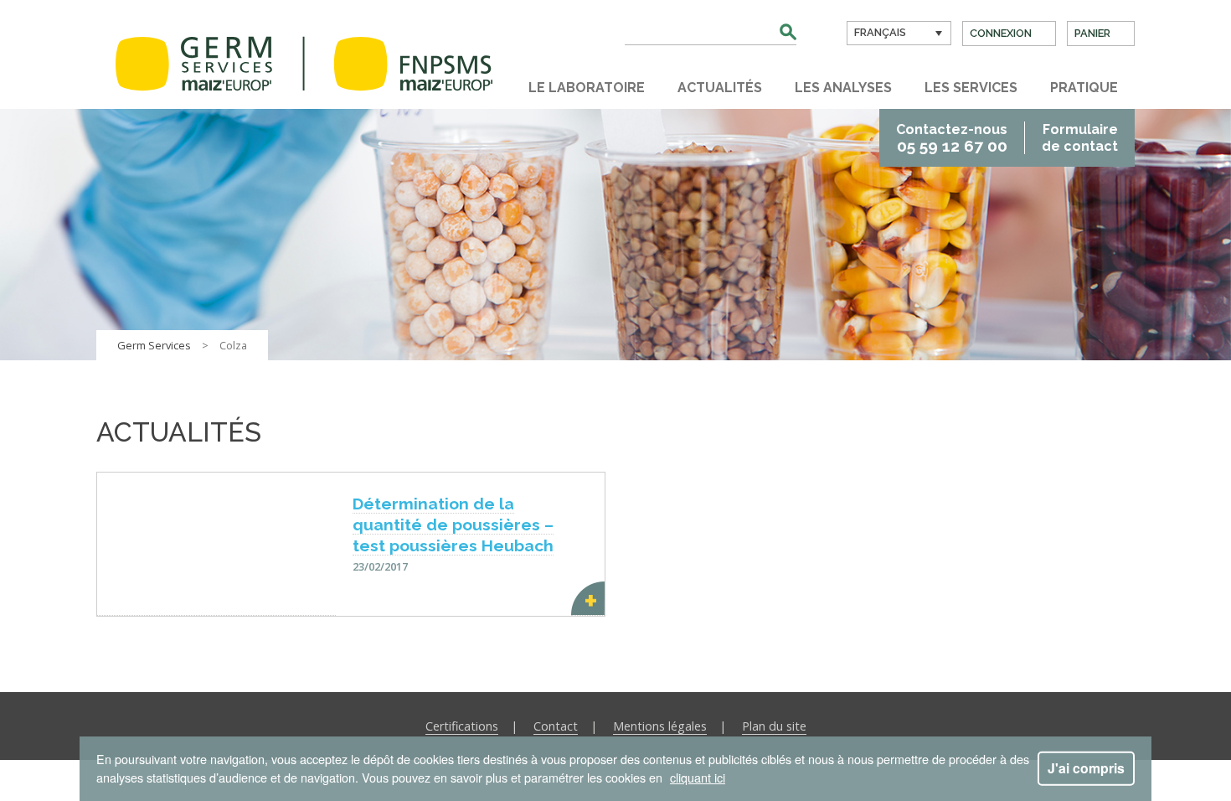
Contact (555, 726)
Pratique (1084, 88)
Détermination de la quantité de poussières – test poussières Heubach (453, 524)
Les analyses (843, 88)
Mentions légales (660, 726)
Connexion (1001, 33)
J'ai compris (1086, 768)
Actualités (719, 88)
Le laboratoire (586, 88)
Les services (971, 88)
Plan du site (774, 726)
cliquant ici (697, 777)
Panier (1092, 33)
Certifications (461, 726)
